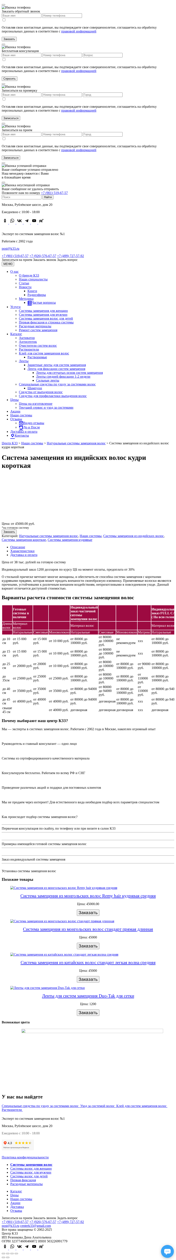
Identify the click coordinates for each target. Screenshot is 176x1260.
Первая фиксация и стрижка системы (46, 322)
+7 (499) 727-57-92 (70, 256)
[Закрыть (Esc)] (3, 1253)
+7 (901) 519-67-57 (54, 193)
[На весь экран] (12, 1253)
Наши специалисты (33, 279)
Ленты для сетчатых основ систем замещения (69, 372)
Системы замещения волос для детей (46, 318)
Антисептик (28, 341)
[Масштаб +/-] (16, 1253)
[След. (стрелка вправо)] (7, 1257)
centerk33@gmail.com (35, 1226)
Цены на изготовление (35, 403)
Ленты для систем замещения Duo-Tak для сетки (88, 995)
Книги (32, 291)
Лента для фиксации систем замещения (56, 369)
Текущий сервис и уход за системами (46, 407)
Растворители (29, 349)
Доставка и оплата (23, 431)
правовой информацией (78, 31)
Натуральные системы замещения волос (48, 536)
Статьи (24, 283)
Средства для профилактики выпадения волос (53, 396)
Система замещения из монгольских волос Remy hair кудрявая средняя (88, 895)
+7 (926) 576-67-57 (42, 256)
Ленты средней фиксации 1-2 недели (63, 376)
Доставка (17, 1207)
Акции (15, 411)
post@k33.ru (10, 248)
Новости (25, 287)
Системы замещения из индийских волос (133, 536)
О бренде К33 (29, 275)
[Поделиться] (7, 1253)
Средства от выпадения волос (41, 392)
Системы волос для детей (29, 1176)
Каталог (16, 334)
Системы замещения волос (31, 1164)
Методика (26, 298)
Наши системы (21, 415)
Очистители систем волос (38, 345)
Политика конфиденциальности (25, 1157)
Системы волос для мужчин (30, 1172)
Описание (17, 547)
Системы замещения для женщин (43, 311)
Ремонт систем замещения (38, 330)
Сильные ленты (47, 380)
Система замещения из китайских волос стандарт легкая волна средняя (88, 962)
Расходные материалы (35, 326)
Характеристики (22, 551)
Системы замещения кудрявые (70, 540)
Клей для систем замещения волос (44, 353)
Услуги (15, 307)
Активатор (27, 338)
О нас (14, 271)
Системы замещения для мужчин (43, 314)
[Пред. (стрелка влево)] (3, 1257)
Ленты (24, 361)
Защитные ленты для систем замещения (56, 365)
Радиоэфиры (36, 295)
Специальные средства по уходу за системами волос (57, 384)
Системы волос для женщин (31, 1168)
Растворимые (37, 357)
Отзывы (16, 419)
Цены (14, 400)
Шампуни (34, 388)
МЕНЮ (7, 264)
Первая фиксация (23, 1180)
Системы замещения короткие (24, 540)
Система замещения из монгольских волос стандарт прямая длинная (88, 929)
